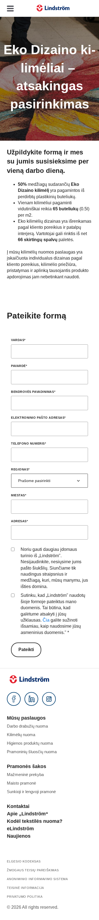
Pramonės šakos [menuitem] (26, 766)
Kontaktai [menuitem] (18, 806)
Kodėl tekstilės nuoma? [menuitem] (34, 821)
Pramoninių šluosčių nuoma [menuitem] (32, 751)
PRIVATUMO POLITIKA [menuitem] (24, 896)
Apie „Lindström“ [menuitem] (27, 813)
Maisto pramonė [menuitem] (21, 783)
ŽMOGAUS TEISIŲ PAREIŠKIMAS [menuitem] (33, 870)
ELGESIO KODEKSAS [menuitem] (24, 861)
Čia (46, 620)
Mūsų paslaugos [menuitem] (26, 718)
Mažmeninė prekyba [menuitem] (25, 774)
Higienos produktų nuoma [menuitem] (30, 743)
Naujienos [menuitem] (19, 836)
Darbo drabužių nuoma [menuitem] (27, 726)
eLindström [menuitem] (20, 828)
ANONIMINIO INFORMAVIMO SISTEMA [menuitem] (37, 879)
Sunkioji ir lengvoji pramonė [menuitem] (31, 791)
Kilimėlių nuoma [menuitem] (21, 734)
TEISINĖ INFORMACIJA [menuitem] (25, 887)
